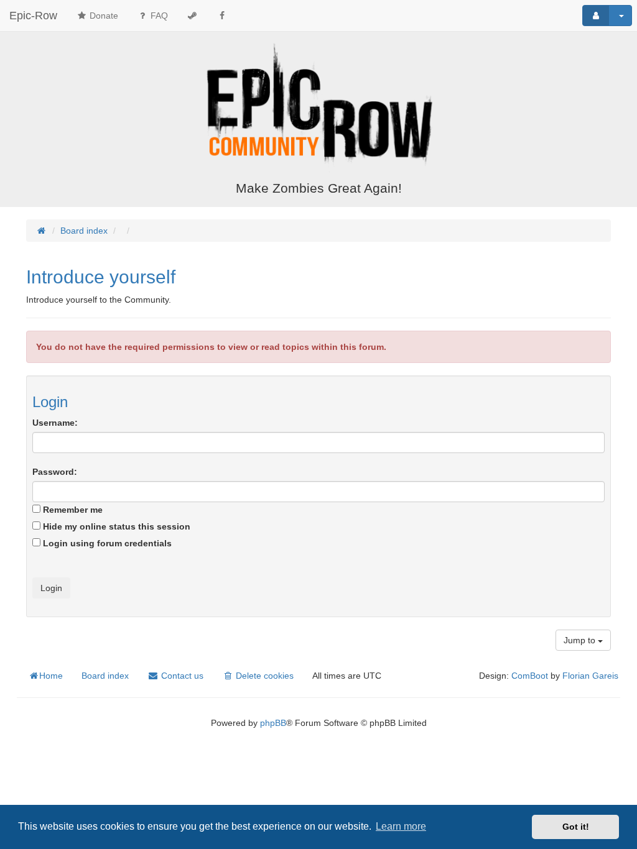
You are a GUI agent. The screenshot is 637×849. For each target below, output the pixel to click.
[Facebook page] (222, 15)
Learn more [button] (401, 826)
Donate (102, 16)
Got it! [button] (575, 827)
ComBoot (529, 676)
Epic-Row (33, 15)
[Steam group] (192, 15)
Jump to (581, 640)
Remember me (71, 510)
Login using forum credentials (106, 543)
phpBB (273, 723)
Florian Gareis (590, 676)
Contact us (181, 676)
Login (50, 401)
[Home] (318, 107)
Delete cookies (263, 676)
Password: (54, 472)
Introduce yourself (100, 277)
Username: (55, 423)
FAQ (158, 16)
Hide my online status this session (115, 526)
